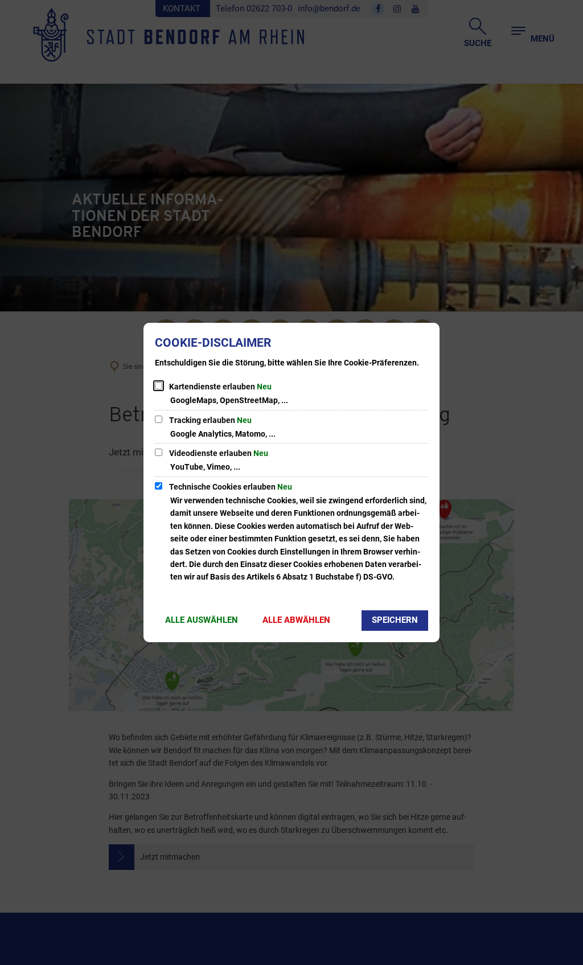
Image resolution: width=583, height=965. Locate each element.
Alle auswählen (201, 620)
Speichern (395, 620)
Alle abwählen (296, 620)
